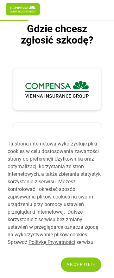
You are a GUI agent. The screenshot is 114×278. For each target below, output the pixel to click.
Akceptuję (80, 264)
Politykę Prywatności (51, 242)
